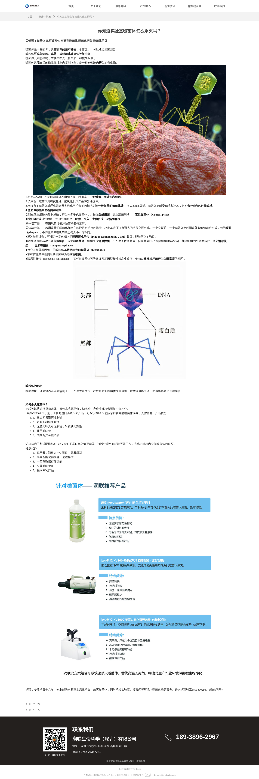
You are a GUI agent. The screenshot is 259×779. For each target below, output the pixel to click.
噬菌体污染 (45, 16)
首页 (29, 16)
